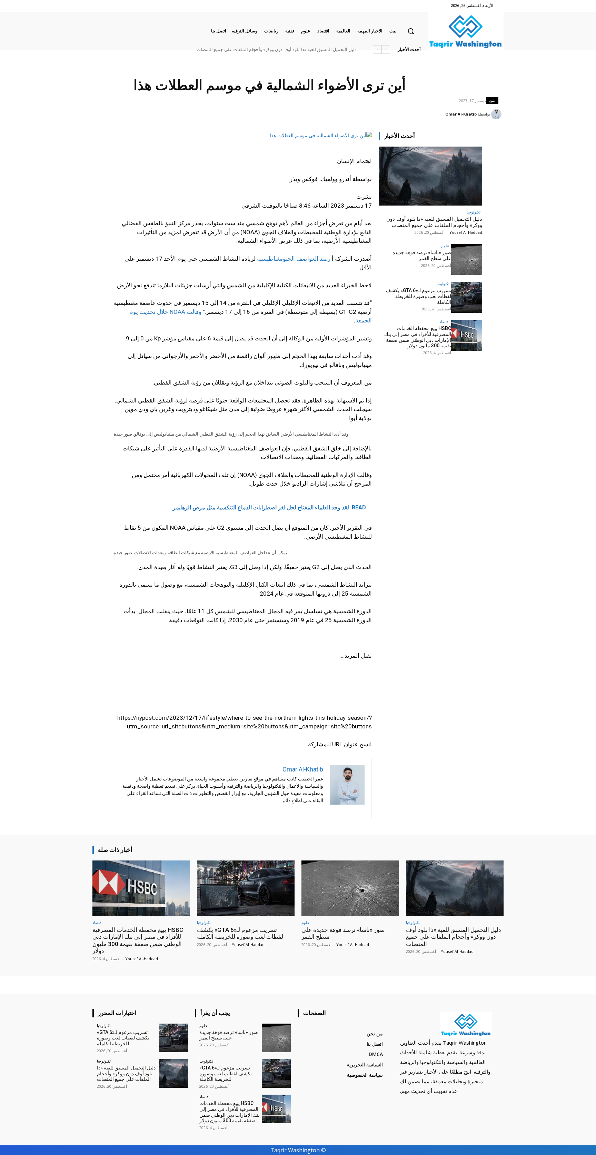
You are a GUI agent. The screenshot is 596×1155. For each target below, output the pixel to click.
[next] (377, 49)
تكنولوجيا (473, 212)
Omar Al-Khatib (461, 114)
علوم (492, 100)
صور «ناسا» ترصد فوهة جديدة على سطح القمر (422, 255)
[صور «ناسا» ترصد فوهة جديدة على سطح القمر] (466, 259)
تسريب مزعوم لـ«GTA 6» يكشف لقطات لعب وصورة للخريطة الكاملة (418, 296)
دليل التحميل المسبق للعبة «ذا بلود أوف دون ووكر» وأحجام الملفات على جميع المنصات (277, 49)
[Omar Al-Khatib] (497, 114)
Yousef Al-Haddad (465, 232)
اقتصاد (444, 321)
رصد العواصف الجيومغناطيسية (293, 258)
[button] (411, 31)
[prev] (385, 49)
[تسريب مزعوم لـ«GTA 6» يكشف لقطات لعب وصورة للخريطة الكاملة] (466, 297)
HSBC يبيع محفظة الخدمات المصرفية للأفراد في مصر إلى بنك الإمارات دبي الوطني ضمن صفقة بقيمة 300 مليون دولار (417, 337)
